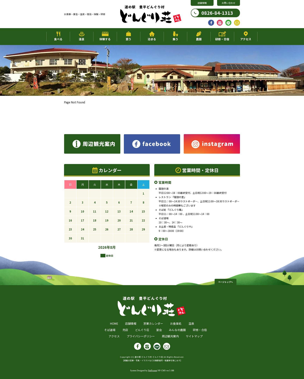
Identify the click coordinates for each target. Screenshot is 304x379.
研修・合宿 (222, 39)
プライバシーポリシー (141, 336)
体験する (105, 39)
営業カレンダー (153, 323)
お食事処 (175, 323)
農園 (199, 39)
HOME (114, 323)
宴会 (159, 330)
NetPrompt (152, 370)
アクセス (245, 39)
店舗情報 (202, 3)
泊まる (152, 39)
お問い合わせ (228, 3)
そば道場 (109, 330)
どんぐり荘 (142, 330)
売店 (125, 330)
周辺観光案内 (170, 336)
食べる (58, 39)
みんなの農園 (177, 330)
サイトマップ (194, 336)
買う (128, 39)
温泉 (81, 39)
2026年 (104, 247)
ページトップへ (225, 281)
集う (175, 39)
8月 (113, 247)
